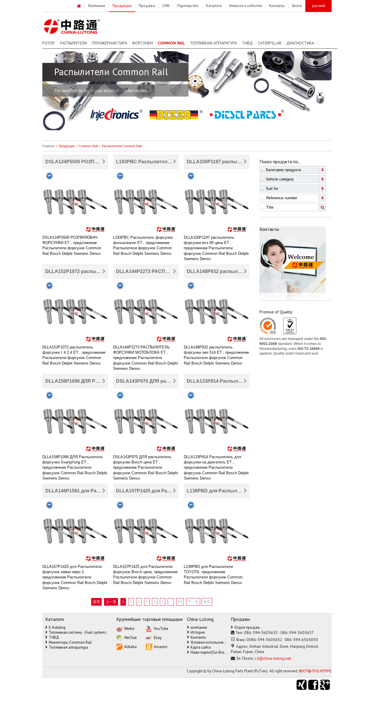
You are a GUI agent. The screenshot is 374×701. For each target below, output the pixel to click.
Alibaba (130, 646)
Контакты (198, 637)
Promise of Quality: (276, 312)
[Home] (79, 6)
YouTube (161, 628)
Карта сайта (201, 647)
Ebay (158, 637)
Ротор (48, 43)
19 (180, 602)
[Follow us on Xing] (302, 685)
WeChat (130, 637)
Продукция (66, 146)
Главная (48, 146)
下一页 (193, 602)
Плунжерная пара (109, 43)
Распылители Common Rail (121, 146)
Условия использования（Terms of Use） (209, 642)
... (170, 602)
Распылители (73, 43)
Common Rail (88, 146)
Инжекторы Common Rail (70, 642)
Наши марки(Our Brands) (209, 652)
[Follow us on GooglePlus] (326, 685)
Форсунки (142, 43)
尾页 (206, 602)
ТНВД (247, 43)
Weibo (129, 628)
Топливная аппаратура (213, 43)
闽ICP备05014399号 (315, 671)
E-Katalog (57, 627)
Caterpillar (269, 43)
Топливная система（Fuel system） (79, 632)
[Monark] (78, 27)
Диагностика (300, 43)
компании (199, 627)
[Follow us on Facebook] (314, 685)
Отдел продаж (247, 627)
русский (318, 5)
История (198, 632)
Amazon (160, 646)
